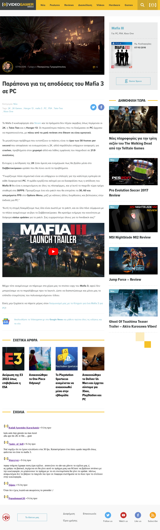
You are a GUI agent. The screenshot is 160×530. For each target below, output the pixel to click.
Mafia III (118, 28)
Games (129, 5)
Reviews (69, 5)
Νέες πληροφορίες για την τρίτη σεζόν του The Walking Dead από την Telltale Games (133, 143)
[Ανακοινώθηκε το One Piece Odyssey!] (40, 374)
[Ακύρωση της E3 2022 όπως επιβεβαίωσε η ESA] (13, 374)
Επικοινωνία (89, 513)
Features (55, 5)
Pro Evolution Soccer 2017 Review (128, 192)
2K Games (17, 108)
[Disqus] (53, 461)
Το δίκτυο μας (32, 517)
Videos (100, 5)
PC (45, 108)
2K (9, 108)
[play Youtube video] (53, 251)
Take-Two (58, 108)
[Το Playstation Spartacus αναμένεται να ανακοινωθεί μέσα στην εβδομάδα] (66, 374)
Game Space (135, 81)
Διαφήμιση (69, 513)
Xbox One (8, 111)
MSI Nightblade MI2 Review (130, 237)
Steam (37, 123)
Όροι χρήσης (70, 520)
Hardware (114, 5)
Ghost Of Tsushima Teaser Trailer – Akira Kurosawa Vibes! (133, 324)
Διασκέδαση (85, 5)
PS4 (50, 108)
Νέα (43, 5)
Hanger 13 (29, 108)
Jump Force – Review (125, 279)
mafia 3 (39, 108)
